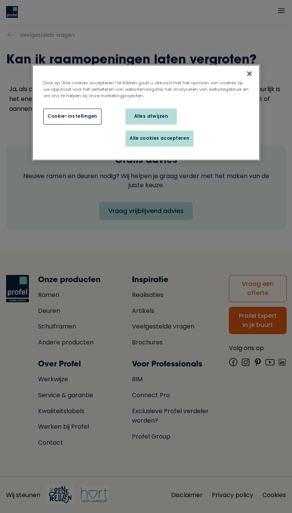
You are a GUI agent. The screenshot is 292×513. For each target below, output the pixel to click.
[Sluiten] (249, 73)
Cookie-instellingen (72, 116)
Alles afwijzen (151, 116)
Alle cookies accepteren (159, 138)
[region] (146, 113)
